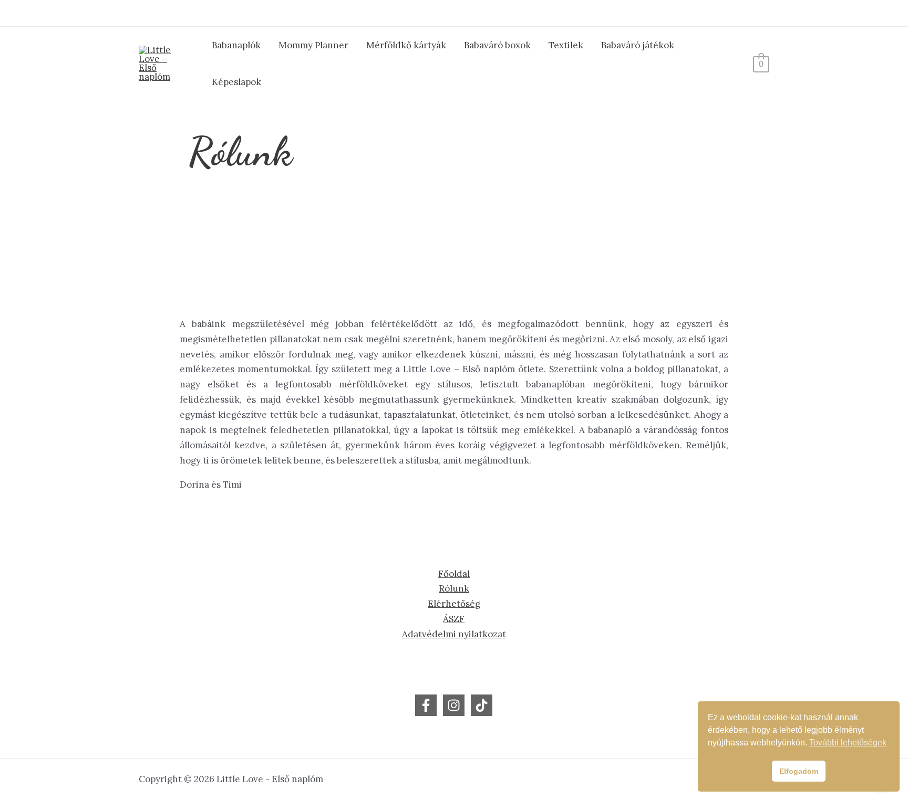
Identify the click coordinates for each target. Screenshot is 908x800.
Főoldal (454, 574)
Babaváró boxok (497, 45)
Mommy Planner (313, 45)
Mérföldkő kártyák (406, 45)
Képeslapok (236, 82)
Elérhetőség (454, 603)
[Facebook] (426, 705)
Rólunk (454, 588)
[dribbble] (454, 705)
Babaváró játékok (637, 45)
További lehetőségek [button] (847, 742)
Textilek (566, 45)
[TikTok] (481, 705)
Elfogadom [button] (798, 771)
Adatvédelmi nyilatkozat (454, 634)
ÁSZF (454, 619)
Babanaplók (236, 45)
